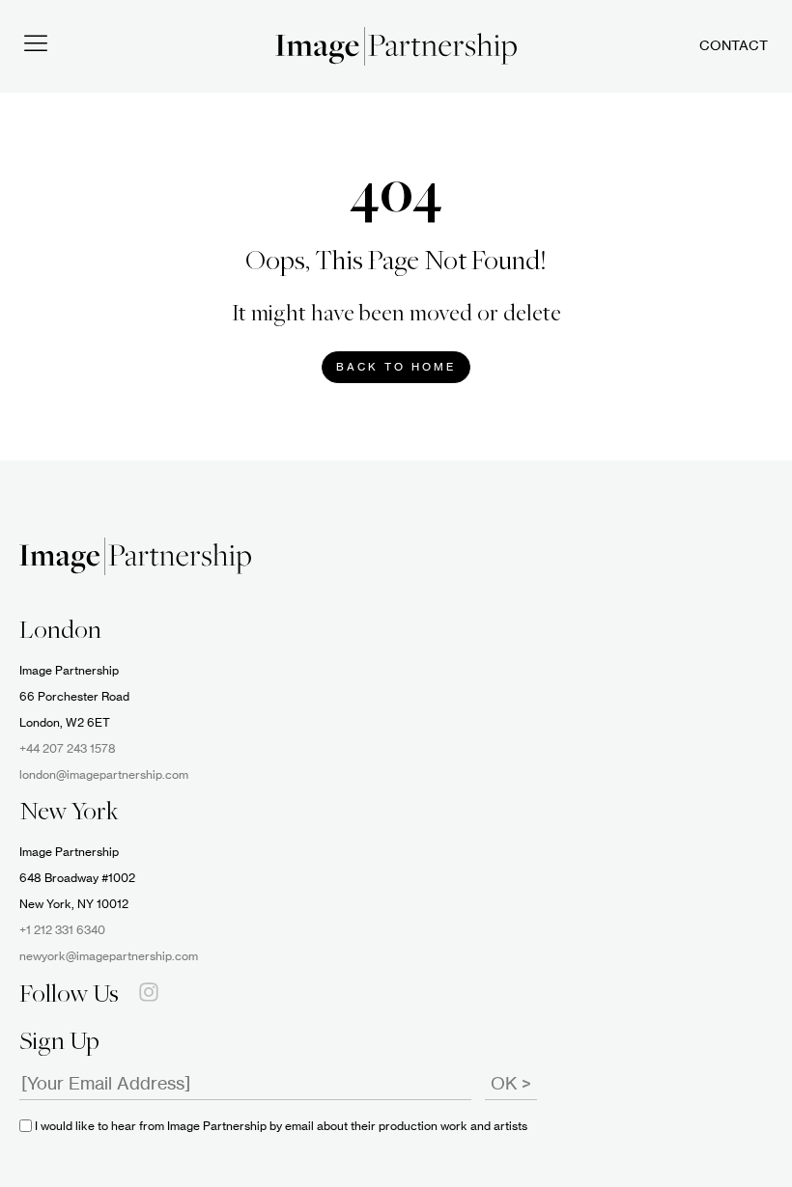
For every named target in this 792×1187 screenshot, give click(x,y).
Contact (733, 46)
